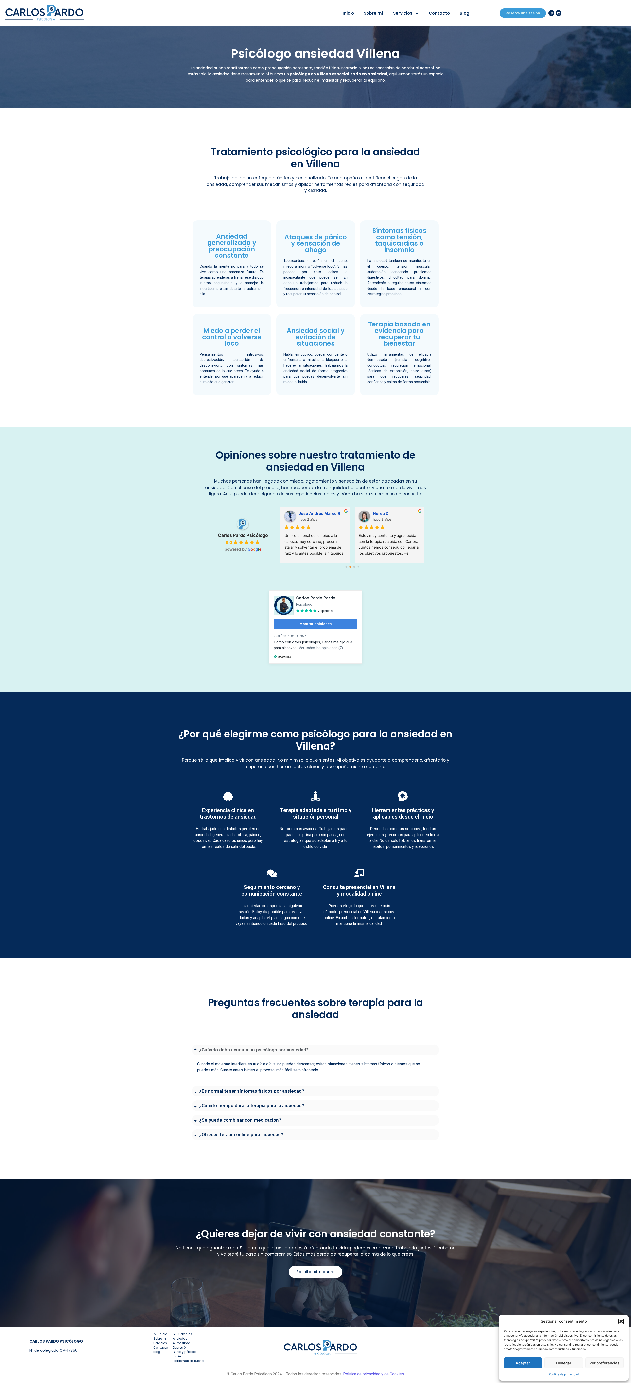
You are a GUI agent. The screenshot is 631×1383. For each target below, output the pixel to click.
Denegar (563, 1363)
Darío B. (306, 513)
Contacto (439, 13)
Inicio (348, 13)
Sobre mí (373, 13)
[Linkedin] (558, 13)
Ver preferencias (604, 1363)
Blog (464, 13)
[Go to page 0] (346, 567)
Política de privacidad (564, 1374)
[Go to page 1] (350, 567)
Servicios (402, 13)
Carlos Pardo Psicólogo (243, 535)
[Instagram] (551, 13)
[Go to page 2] (354, 567)
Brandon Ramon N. (391, 513)
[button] (621, 1321)
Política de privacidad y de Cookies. (374, 1374)
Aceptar (523, 1363)
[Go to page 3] (358, 567)
